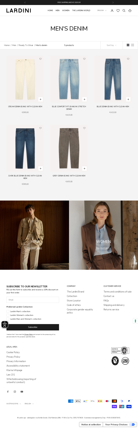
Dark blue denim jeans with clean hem (25, 177)
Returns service (111, 309)
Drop (103, 418)
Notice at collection (91, 424)
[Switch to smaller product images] (132, 45)
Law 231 (10, 374)
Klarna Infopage (14, 370)
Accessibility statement (18, 365)
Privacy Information (16, 361)
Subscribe (32, 327)
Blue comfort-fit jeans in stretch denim (69, 107)
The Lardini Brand (75, 291)
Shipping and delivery (114, 305)
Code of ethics (74, 305)
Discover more (34, 247)
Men (57, 10)
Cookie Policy (13, 352)
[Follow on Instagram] (14, 391)
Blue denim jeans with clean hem (113, 106)
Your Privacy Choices (116, 424)
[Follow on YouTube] (21, 391)
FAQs (106, 300)
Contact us (109, 296)
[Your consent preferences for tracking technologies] (135, 321)
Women (65, 10)
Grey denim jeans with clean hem (69, 175)
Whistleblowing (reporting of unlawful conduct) (21, 381)
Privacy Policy (13, 356)
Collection (72, 296)
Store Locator (74, 300)
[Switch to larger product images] (128, 45)
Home (50, 10)
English (100, 10)
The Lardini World (81, 10)
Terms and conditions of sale (118, 291)
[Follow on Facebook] (7, 391)
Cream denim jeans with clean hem (25, 106)
